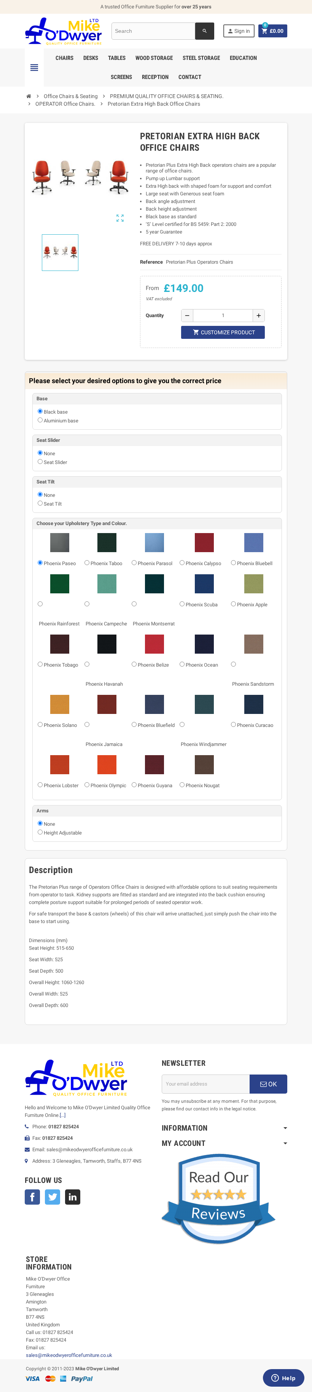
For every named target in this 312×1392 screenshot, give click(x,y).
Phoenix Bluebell (254, 563)
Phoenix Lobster (61, 785)
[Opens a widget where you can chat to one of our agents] (283, 1378)
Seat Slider (55, 462)
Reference (151, 262)
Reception (155, 77)
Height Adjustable (63, 833)
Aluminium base (61, 421)
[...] (62, 1115)
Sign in (238, 31)
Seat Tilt (53, 504)
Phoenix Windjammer (203, 744)
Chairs (64, 58)
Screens (121, 77)
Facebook (32, 1197)
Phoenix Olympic (108, 785)
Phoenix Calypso (203, 563)
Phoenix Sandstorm (253, 684)
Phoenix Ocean (202, 665)
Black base (56, 412)
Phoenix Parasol (155, 563)
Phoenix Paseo (60, 563)
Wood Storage (154, 58)
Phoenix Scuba (202, 604)
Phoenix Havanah (104, 684)
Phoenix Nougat (203, 785)
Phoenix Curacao (255, 725)
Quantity (155, 315)
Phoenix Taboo (106, 563)
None (49, 453)
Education (243, 58)
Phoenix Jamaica (104, 744)
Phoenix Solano (60, 725)
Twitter (52, 1197)
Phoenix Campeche (106, 624)
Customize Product (224, 332)
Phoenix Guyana (155, 785)
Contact (189, 77)
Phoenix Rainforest (59, 624)
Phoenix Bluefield (156, 725)
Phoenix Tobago (61, 665)
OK (272, 1084)
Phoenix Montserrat (154, 624)
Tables (117, 58)
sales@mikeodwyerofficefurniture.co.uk (69, 1355)
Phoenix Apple (252, 604)
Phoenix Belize (153, 665)
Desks (90, 58)
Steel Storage (201, 58)
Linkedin (72, 1197)
